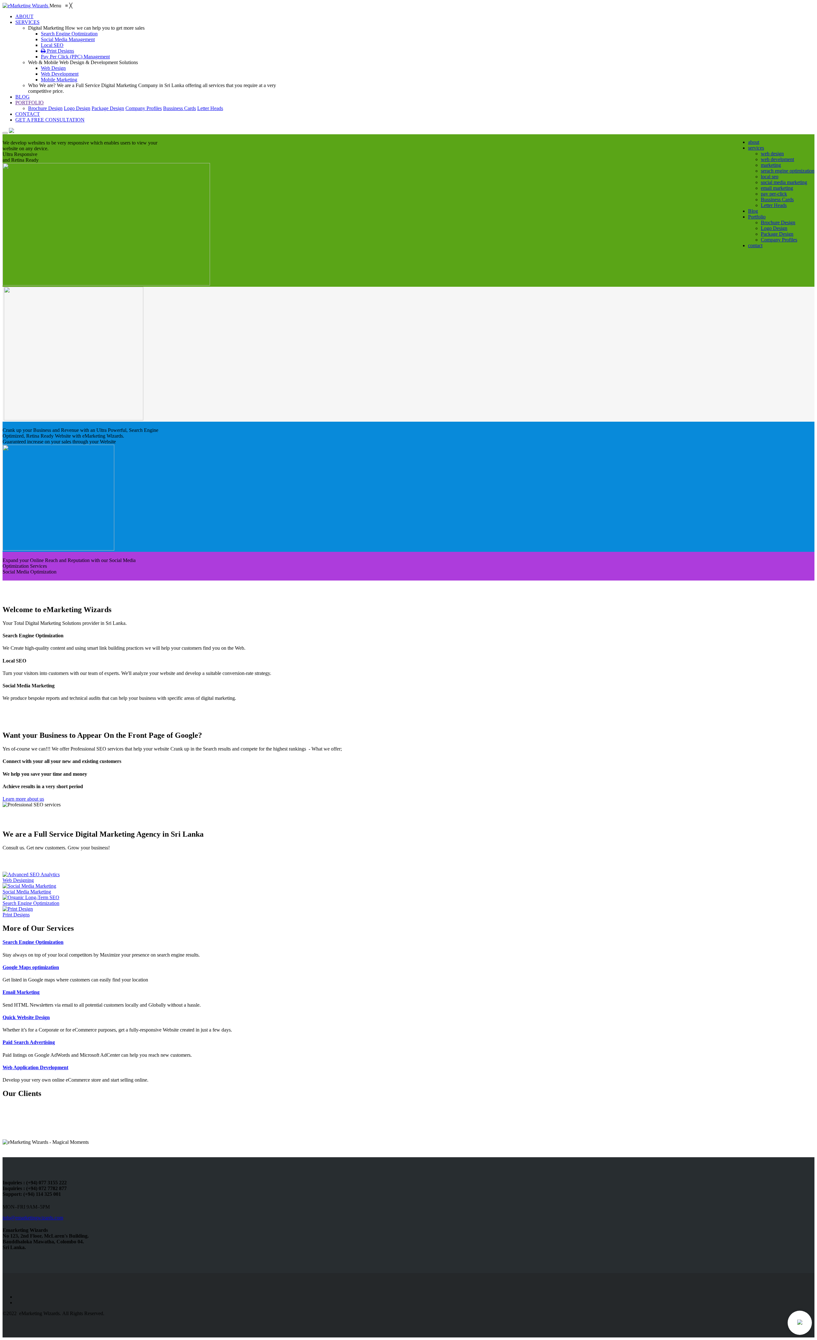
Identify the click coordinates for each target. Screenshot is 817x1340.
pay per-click (774, 193)
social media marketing (784, 182)
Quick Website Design (26, 1017)
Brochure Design (45, 108)
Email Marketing (21, 992)
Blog (753, 211)
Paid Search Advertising (29, 1042)
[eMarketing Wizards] (26, 5)
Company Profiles (143, 108)
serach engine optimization (787, 171)
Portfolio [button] (757, 216)
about (753, 142)
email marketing (777, 188)
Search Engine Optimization (33, 942)
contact (755, 245)
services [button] (756, 148)
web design (772, 153)
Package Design (108, 108)
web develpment (777, 159)
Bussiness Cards (179, 108)
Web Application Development (35, 1067)
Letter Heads (210, 108)
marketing (771, 165)
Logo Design (77, 108)
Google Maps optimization (31, 967)
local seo (769, 176)
